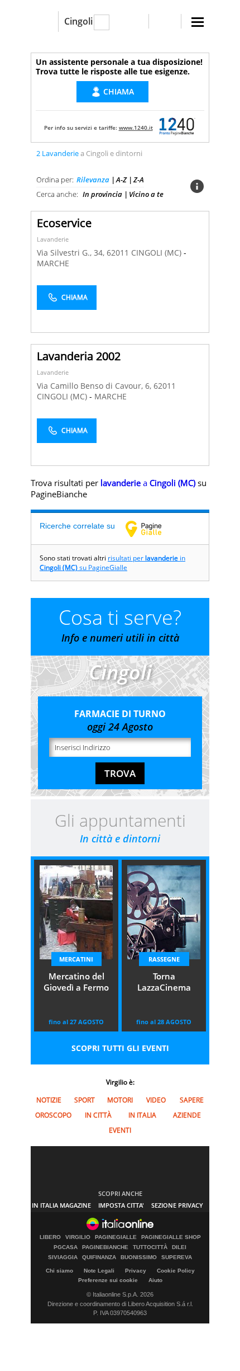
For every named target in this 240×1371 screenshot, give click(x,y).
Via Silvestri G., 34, (72, 252)
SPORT (84, 1100)
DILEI (179, 1247)
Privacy (135, 1271)
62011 (118, 252)
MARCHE (53, 263)
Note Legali (99, 1271)
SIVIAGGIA (63, 1257)
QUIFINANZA (99, 1257)
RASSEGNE (164, 959)
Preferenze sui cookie (108, 1280)
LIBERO (50, 1237)
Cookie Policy (176, 1271)
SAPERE (192, 1100)
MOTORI (120, 1100)
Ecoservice (64, 222)
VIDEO (156, 1100)
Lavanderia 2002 (79, 356)
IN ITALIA (142, 1115)
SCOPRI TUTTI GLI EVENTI (120, 1048)
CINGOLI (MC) (157, 252)
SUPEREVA (176, 1257)
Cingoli (78, 21)
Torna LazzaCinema (164, 981)
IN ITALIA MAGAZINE (61, 1205)
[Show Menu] (197, 22)
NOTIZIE (48, 1100)
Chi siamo (59, 1271)
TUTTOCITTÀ (150, 1247)
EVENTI (120, 1130)
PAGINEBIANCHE (105, 1247)
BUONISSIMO (139, 1257)
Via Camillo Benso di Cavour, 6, (95, 385)
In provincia (102, 194)
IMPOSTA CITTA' (121, 1205)
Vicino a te (146, 194)
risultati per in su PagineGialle (112, 562)
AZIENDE (187, 1115)
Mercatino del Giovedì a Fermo (76, 981)
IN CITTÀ (98, 1115)
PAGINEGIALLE (116, 1237)
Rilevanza (92, 180)
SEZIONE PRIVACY (177, 1205)
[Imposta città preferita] (44, 21)
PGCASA (66, 1247)
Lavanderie (53, 239)
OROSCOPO (53, 1115)
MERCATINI (76, 959)
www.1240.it (136, 127)
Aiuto (155, 1280)
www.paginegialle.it (152, 528)
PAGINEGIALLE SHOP (171, 1237)
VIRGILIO (77, 1237)
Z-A (138, 180)
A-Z (121, 180)
